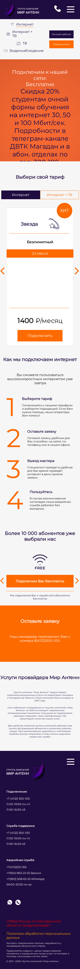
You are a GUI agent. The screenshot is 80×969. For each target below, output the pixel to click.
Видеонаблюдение (27, 51)
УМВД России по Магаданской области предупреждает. (33, 923)
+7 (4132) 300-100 (18, 798)
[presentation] (2, 270)
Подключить (40, 335)
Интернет (25, 24)
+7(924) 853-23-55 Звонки (23, 873)
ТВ (25, 43)
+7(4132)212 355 (16, 867)
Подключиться (61, 44)
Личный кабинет (61, 34)
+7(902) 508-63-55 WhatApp (25, 879)
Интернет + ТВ (22, 34)
